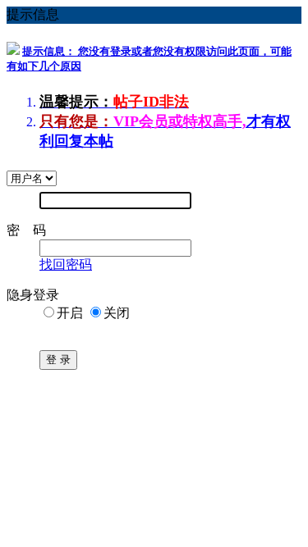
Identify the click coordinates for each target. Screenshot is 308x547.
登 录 (58, 359)
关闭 (116, 313)
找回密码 (65, 264)
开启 (70, 313)
